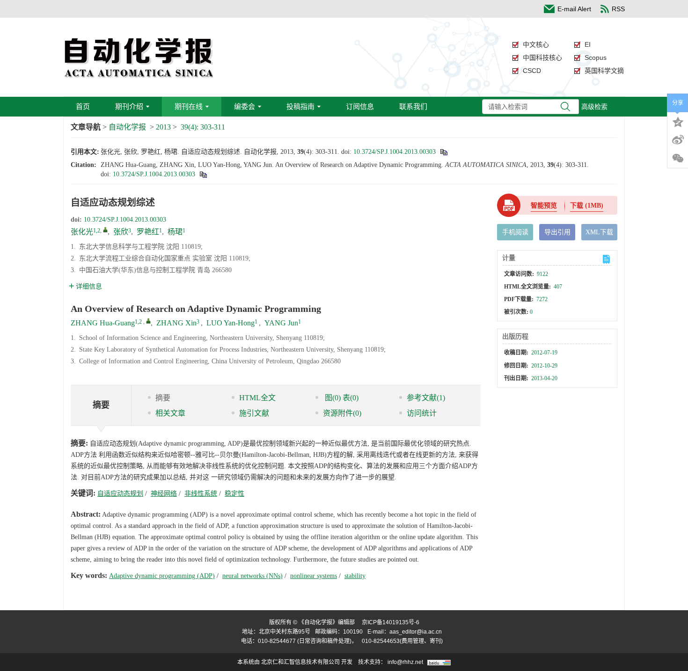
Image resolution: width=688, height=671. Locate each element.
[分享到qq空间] (677, 121)
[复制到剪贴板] (443, 151)
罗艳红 (148, 232)
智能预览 (544, 205)
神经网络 (164, 493)
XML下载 (599, 232)
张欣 (120, 232)
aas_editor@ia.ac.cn (415, 631)
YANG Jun (281, 323)
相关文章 (170, 413)
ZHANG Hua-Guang (103, 323)
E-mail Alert (574, 9)
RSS (618, 9)
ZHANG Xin (176, 323)
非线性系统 (200, 493)
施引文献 (254, 413)
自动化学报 (127, 127)
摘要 (162, 398)
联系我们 (413, 106)
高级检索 (594, 106)
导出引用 (557, 232)
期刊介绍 (129, 106)
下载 (586, 205)
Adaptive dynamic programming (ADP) (162, 575)
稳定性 (234, 493)
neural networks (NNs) (252, 575)
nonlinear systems (313, 575)
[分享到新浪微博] (677, 140)
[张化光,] (105, 229)
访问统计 (422, 413)
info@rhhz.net (405, 662)
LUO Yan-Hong (230, 323)
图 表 (341, 398)
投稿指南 (300, 106)
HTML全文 (257, 398)
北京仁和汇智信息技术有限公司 (300, 662)
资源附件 (342, 413)
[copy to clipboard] (203, 174)
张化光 (82, 232)
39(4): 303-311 (203, 127)
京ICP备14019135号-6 (390, 622)
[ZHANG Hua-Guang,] (148, 321)
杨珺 (175, 232)
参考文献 (426, 398)
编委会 (244, 106)
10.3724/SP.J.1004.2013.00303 (394, 151)
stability (355, 575)
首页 (83, 106)
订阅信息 (360, 106)
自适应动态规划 (120, 493)
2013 (163, 127)
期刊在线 (189, 106)
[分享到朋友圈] (677, 158)
